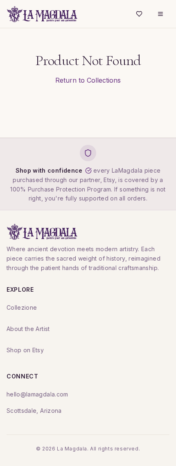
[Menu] (160, 14)
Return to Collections (88, 80)
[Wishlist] (139, 14)
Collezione (22, 307)
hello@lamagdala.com (37, 394)
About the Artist (28, 328)
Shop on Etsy (25, 350)
